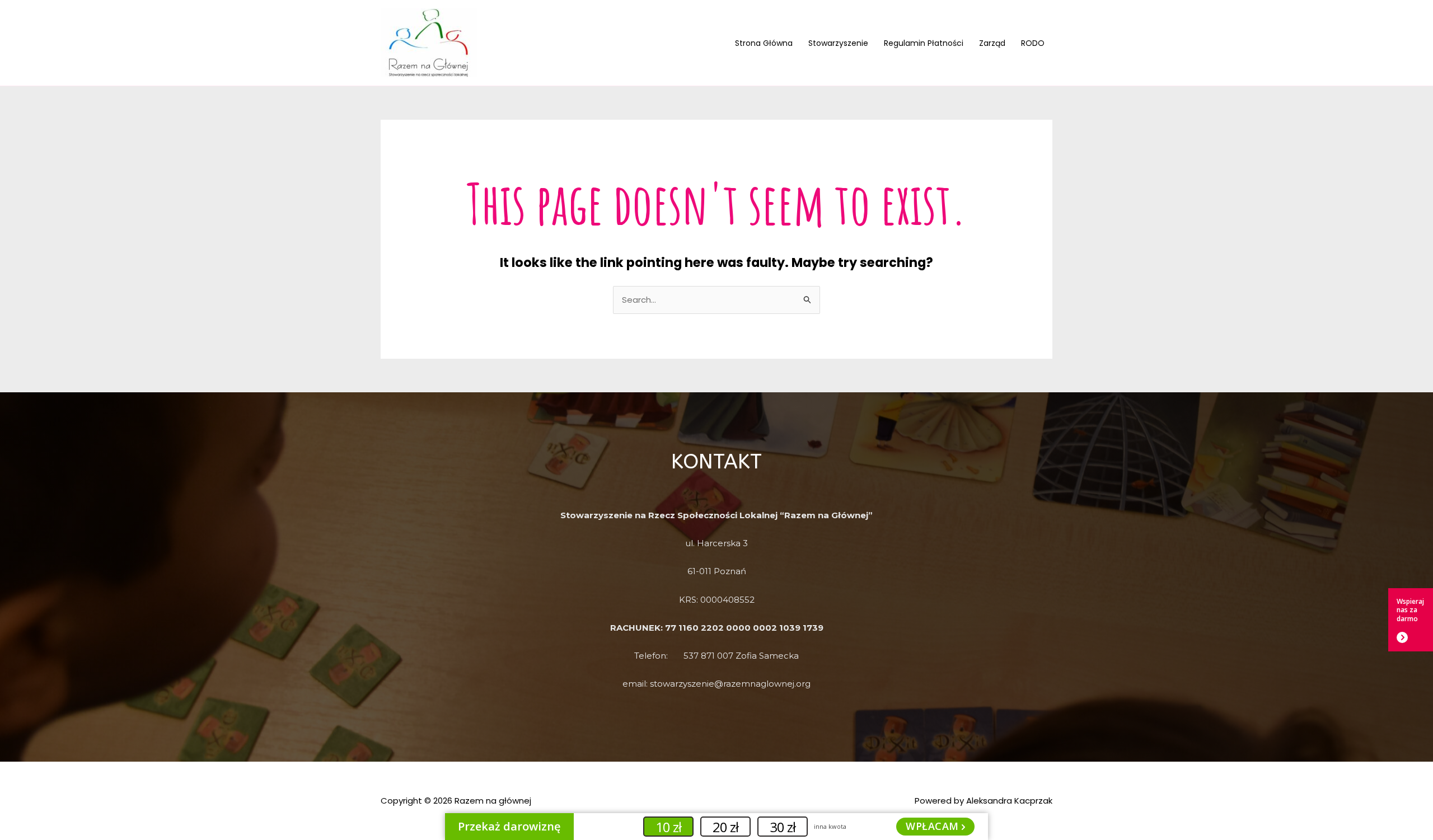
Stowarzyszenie (838, 43)
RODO (1033, 43)
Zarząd (992, 43)
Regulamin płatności (923, 43)
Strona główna (764, 43)
